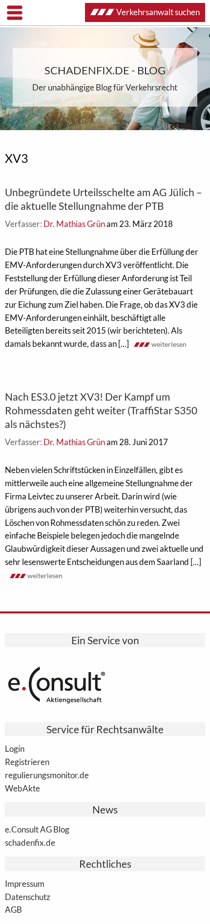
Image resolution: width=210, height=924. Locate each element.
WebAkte (22, 788)
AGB (13, 909)
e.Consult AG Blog (37, 829)
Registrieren (27, 761)
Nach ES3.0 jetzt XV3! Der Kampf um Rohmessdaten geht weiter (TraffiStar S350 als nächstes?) (101, 410)
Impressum (24, 883)
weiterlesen (169, 344)
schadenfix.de (30, 842)
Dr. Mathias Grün (74, 224)
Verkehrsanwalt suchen (158, 12)
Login (14, 748)
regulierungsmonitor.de (47, 775)
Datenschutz (27, 896)
